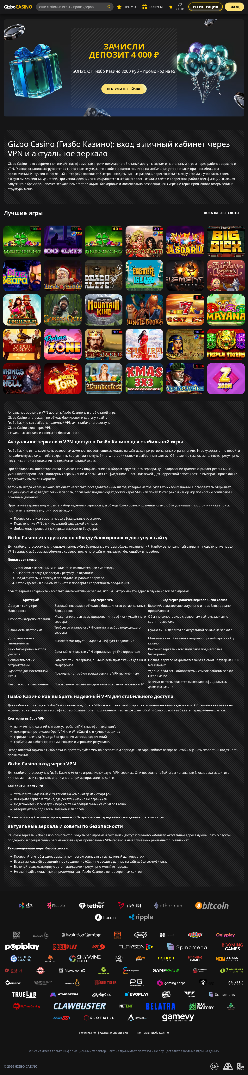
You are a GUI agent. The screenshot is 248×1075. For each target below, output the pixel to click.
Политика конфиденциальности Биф (103, 1032)
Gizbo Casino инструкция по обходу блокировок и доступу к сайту (57, 417)
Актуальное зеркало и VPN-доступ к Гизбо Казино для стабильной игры (62, 412)
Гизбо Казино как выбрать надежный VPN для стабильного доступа (59, 422)
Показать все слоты (221, 213)
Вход (234, 6)
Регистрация (205, 6)
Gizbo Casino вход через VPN (29, 427)
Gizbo (18, 6)
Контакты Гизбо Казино (153, 1032)
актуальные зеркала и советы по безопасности (43, 433)
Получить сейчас (124, 89)
